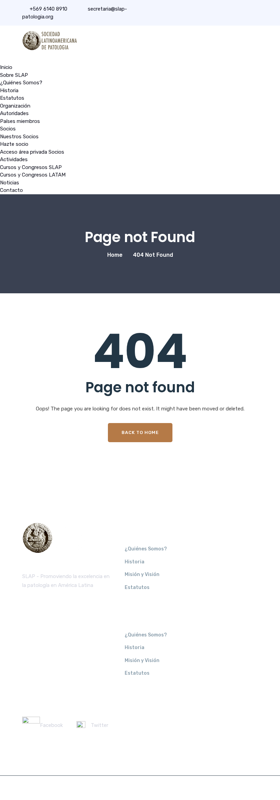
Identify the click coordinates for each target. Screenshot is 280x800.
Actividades (14, 159)
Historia (9, 90)
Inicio (6, 67)
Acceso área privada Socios (32, 152)
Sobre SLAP (14, 75)
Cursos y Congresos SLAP (31, 167)
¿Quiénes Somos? (21, 83)
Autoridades (14, 113)
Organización (15, 106)
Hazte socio (14, 144)
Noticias (9, 183)
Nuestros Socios (19, 137)
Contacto (11, 190)
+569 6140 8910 (48, 9)
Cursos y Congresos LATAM (33, 175)
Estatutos (12, 98)
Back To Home (140, 432)
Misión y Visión (142, 574)
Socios (8, 129)
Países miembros (20, 121)
